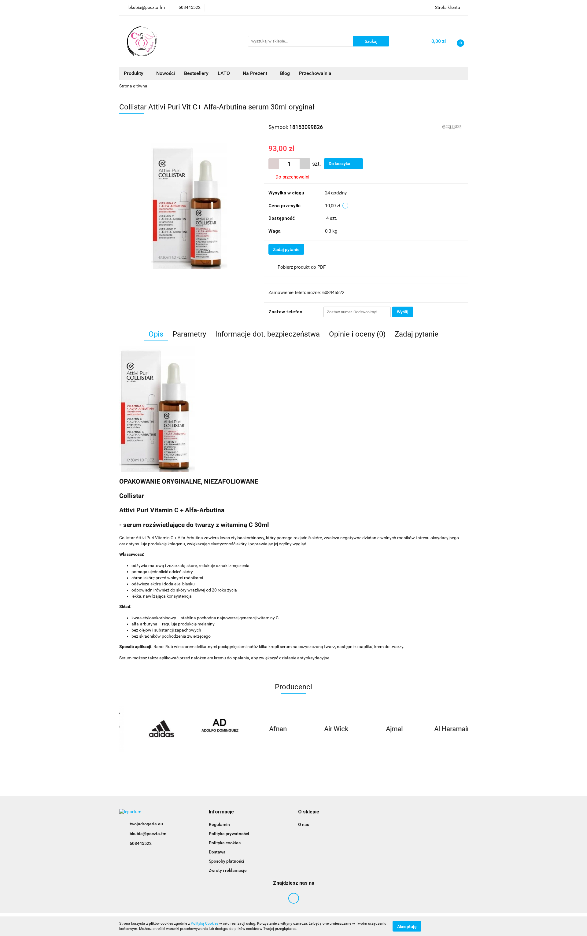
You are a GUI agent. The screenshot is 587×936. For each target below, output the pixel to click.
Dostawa (217, 851)
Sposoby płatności (226, 861)
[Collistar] (452, 126)
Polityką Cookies (204, 923)
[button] (221, 812)
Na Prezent (255, 73)
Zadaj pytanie (286, 249)
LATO (224, 73)
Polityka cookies (225, 842)
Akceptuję (407, 926)
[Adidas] (148, 729)
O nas (303, 824)
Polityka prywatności (229, 833)
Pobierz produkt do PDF (302, 267)
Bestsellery (196, 73)
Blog (285, 73)
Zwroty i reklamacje (228, 870)
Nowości (165, 73)
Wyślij (402, 311)
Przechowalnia (315, 73)
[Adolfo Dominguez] (206, 729)
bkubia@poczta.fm (148, 833)
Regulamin (219, 824)
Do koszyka (340, 163)
